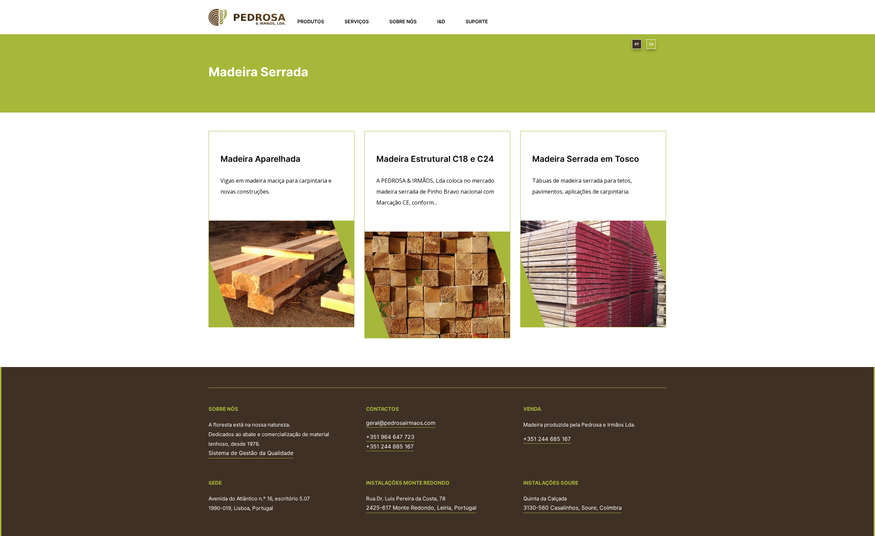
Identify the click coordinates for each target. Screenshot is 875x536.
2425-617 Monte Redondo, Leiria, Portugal (421, 507)
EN (651, 44)
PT (637, 44)
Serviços (357, 21)
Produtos (310, 21)
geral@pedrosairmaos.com (400, 423)
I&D (441, 21)
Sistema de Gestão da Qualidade (250, 452)
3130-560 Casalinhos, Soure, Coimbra (572, 507)
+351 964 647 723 (390, 437)
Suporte (477, 21)
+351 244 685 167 (390, 447)
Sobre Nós (403, 21)
